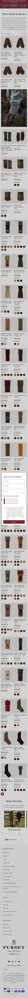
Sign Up (14, 522)
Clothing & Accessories (12, 501)
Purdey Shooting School (12, 503)
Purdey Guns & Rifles (11, 499)
